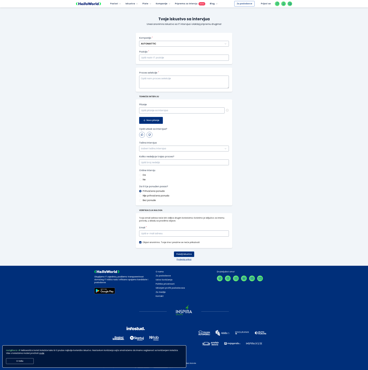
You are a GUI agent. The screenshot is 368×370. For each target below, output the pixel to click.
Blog (212, 4)
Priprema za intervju (186, 4)
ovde (41, 353)
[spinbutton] (184, 162)
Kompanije (161, 4)
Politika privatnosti (165, 284)
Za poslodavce (244, 3)
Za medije (161, 292)
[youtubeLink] (236, 278)
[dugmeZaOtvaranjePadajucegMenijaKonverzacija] (290, 3)
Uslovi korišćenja (164, 279)
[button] (227, 161)
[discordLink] (252, 278)
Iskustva (130, 4)
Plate (145, 4)
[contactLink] (260, 278)
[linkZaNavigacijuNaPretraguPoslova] (277, 3)
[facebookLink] (220, 278)
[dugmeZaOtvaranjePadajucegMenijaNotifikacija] (283, 3)
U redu (19, 361)
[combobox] (184, 148)
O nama (160, 271)
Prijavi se (266, 3)
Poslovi (114, 4)
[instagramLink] (228, 278)
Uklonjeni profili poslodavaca (170, 288)
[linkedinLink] (244, 278)
